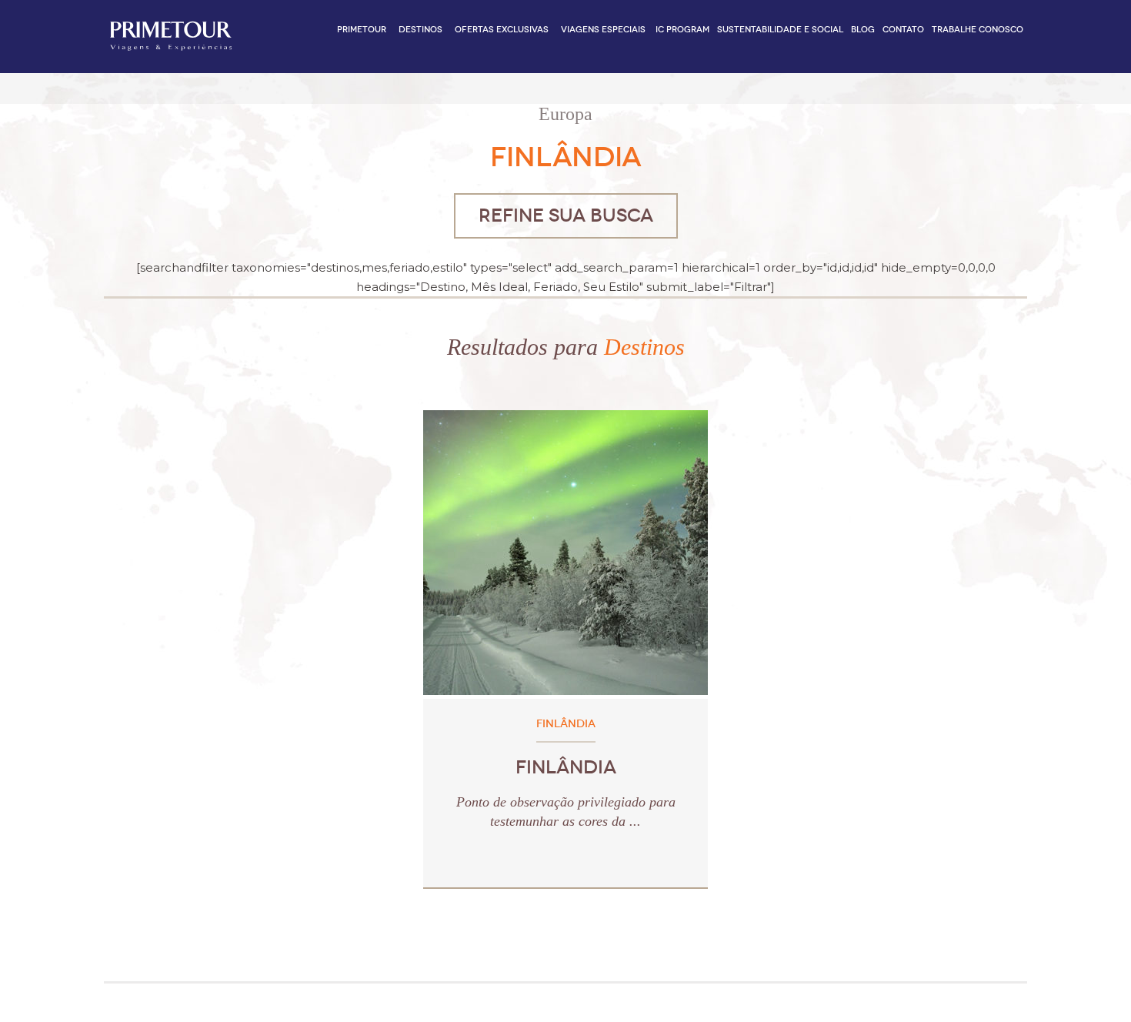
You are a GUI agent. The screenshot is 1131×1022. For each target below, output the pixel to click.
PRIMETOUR (361, 29)
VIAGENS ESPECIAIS (603, 29)
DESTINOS (420, 29)
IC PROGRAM (682, 29)
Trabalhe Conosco (977, 29)
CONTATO (903, 29)
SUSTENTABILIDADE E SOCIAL (780, 29)
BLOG (863, 29)
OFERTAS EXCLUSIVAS (502, 29)
